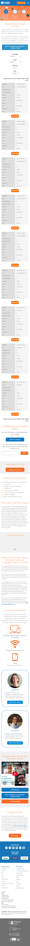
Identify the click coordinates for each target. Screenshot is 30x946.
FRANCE (18, 886)
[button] (14, 549)
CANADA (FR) (25, 871)
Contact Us (4, 868)
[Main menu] (28, 3)
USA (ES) (22, 868)
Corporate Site (5, 879)
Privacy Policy (4, 887)
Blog (3, 875)
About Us (4, 870)
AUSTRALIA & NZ (19, 875)
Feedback (4, 881)
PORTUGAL (18, 883)
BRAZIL (17, 877)
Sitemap (3, 885)
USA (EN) (18, 868)
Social (3, 877)
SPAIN (17, 881)
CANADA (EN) (19, 871)
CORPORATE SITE (19, 888)
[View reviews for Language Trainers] (15, 939)
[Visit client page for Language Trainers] (15, 934)
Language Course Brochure (7, 883)
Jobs (2, 872)
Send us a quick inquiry (20, 826)
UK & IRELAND (19, 873)
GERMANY (18, 879)
